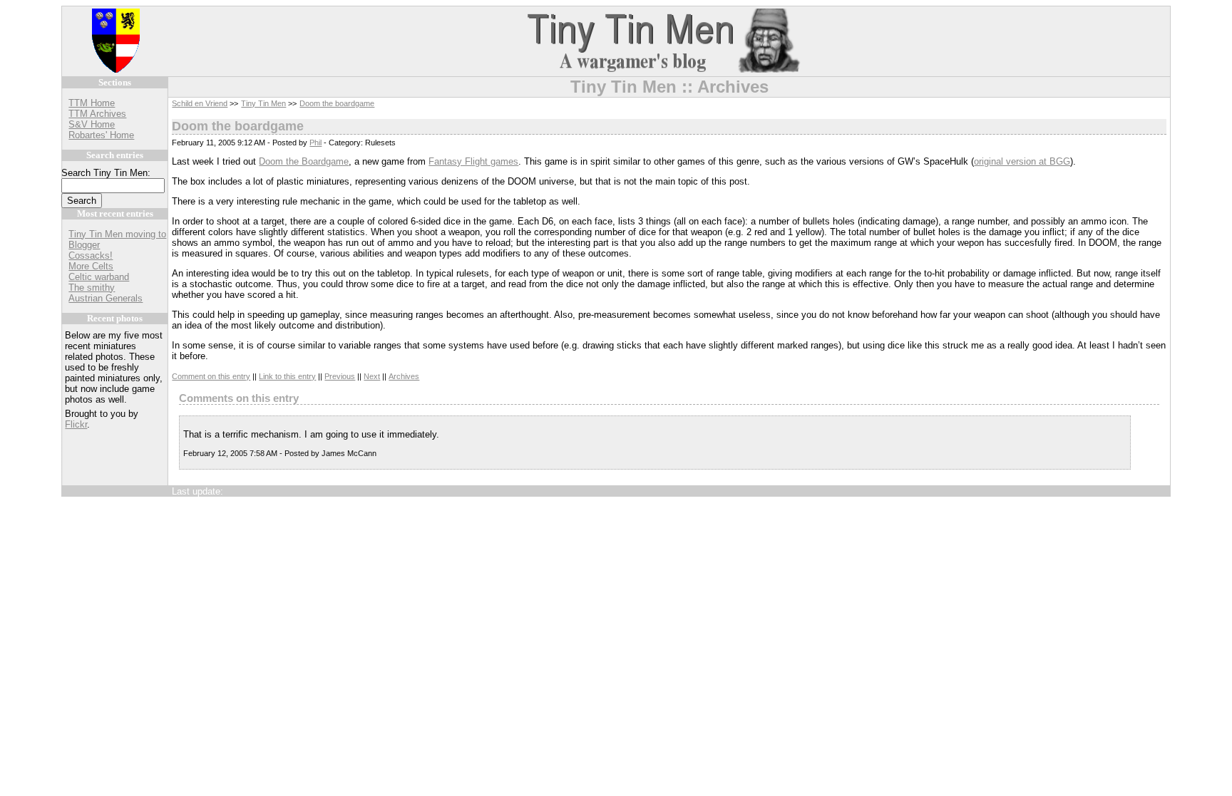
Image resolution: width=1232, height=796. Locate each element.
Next (372, 376)
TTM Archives (97, 113)
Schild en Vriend (199, 103)
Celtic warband (98, 277)
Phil (315, 142)
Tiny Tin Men (263, 103)
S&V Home (91, 124)
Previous (339, 376)
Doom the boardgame (336, 103)
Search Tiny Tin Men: (105, 172)
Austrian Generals (105, 298)
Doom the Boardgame (304, 161)
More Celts (90, 266)
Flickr (76, 424)
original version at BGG (1022, 161)
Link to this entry (287, 376)
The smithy (91, 287)
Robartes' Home (101, 135)
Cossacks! (90, 255)
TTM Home (91, 103)
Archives (404, 376)
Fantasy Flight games (473, 161)
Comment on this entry (211, 376)
